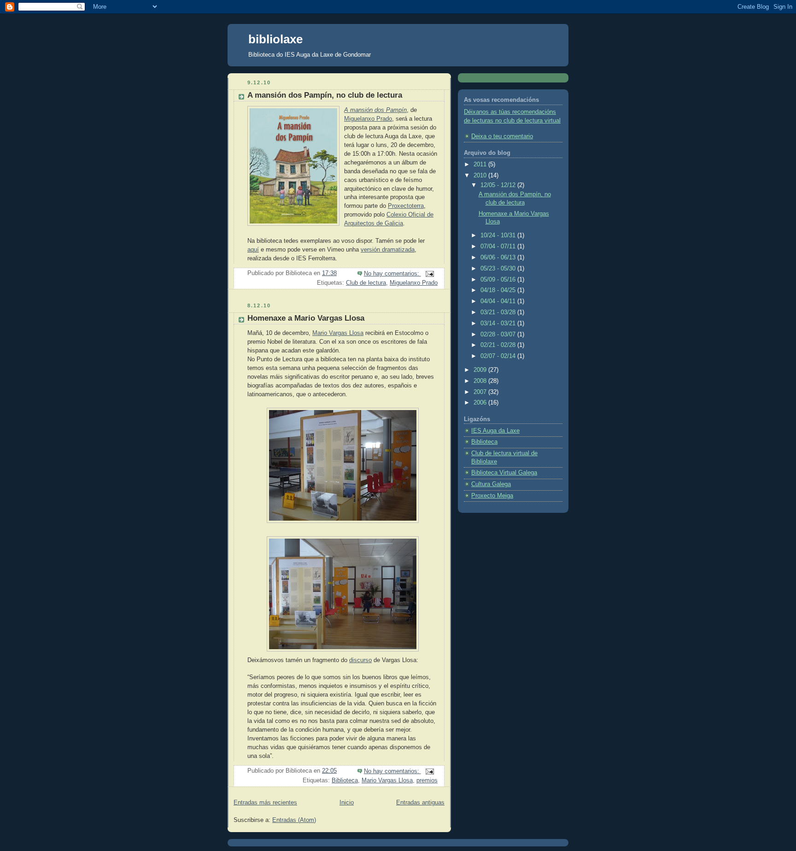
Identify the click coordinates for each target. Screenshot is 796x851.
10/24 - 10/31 (498, 235)
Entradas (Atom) (294, 820)
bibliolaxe (275, 39)
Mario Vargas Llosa (337, 333)
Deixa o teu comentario (502, 136)
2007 (481, 392)
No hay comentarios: (392, 273)
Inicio (346, 802)
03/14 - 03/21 (498, 323)
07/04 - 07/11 (498, 246)
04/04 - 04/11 (498, 301)
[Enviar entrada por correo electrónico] (429, 273)
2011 (481, 164)
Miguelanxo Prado (368, 119)
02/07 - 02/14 (498, 356)
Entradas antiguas (420, 802)
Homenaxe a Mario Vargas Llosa (305, 318)
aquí (253, 249)
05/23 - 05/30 (498, 268)
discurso (360, 660)
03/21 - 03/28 (498, 312)
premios (427, 780)
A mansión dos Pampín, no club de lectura (324, 95)
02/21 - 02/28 (498, 345)
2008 (481, 381)
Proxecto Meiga (492, 496)
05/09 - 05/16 (498, 279)
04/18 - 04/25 (498, 290)
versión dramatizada (388, 249)
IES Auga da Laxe (495, 431)
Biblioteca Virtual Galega (504, 473)
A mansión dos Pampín (375, 110)
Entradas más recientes (265, 802)
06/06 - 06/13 (498, 257)
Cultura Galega (491, 484)
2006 (481, 402)
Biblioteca (345, 780)
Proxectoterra (406, 206)
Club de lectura (366, 283)
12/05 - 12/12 (498, 185)
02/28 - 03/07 (498, 334)
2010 (481, 175)
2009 (481, 370)
